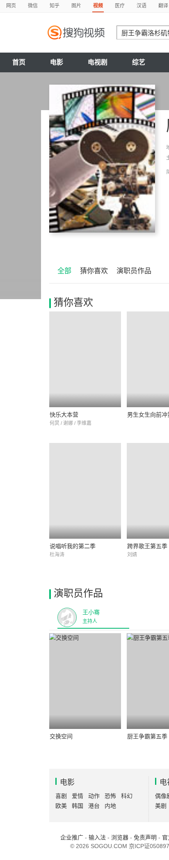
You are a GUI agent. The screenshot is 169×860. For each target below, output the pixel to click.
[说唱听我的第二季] (85, 491)
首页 (18, 62)
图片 (76, 6)
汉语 (141, 6)
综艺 (138, 62)
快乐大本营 (64, 414)
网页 (11, 6)
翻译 (163, 6)
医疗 (120, 6)
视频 (98, 6)
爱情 (77, 796)
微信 (33, 6)
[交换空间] (85, 681)
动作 (94, 796)
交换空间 (61, 736)
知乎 (54, 6)
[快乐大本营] (85, 359)
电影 (56, 62)
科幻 (126, 796)
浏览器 (119, 837)
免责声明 (145, 837)
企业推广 (71, 837)
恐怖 (110, 796)
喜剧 (61, 796)
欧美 (61, 805)
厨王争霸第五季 (147, 736)
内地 (110, 805)
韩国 (77, 805)
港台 (94, 805)
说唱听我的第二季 (73, 546)
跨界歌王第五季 (147, 546)
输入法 (97, 837)
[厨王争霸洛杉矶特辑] (102, 159)
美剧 (161, 805)
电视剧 (97, 62)
